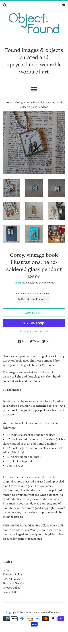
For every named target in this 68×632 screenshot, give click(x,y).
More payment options (34, 331)
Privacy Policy (11, 587)
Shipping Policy (12, 574)
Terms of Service (13, 583)
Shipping (19, 282)
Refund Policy (11, 579)
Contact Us (10, 592)
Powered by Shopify (51, 612)
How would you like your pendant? (33, 293)
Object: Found (33, 612)
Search (7, 570)
